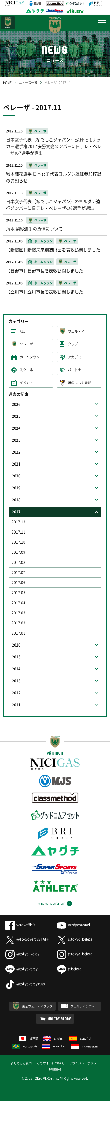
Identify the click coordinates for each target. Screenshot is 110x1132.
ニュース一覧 (28, 82)
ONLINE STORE (59, 1019)
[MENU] (102, 22)
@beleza (74, 969)
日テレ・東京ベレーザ (8, 22)
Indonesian (90, 1046)
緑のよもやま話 (79, 382)
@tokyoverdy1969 (30, 984)
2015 (16, 657)
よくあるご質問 (21, 1063)
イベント (26, 382)
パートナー (76, 369)
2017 (16, 512)
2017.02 (18, 623)
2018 (16, 500)
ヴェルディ (76, 331)
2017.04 (18, 603)
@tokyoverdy (27, 969)
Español (85, 1038)
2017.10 (18, 542)
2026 (16, 404)
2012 (16, 693)
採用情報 (55, 1069)
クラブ (73, 344)
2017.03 (18, 613)
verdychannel (79, 924)
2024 (16, 428)
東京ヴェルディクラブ (37, 1006)
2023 (16, 440)
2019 (16, 488)
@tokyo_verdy (27, 954)
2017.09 (18, 552)
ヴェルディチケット (84, 1006)
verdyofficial (26, 924)
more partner (51, 903)
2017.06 (18, 582)
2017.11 (18, 532)
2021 (16, 464)
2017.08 (18, 562)
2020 (16, 476)
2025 (16, 416)
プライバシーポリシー (84, 1063)
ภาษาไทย (59, 1046)
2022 (16, 452)
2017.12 (18, 522)
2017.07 (18, 572)
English (59, 1038)
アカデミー (76, 357)
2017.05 (18, 592)
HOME (7, 82)
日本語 (33, 1038)
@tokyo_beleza (80, 939)
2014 (16, 669)
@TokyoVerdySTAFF (32, 939)
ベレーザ (26, 344)
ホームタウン (30, 357)
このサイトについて (50, 1063)
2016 (16, 645)
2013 (16, 681)
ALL (22, 331)
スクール (26, 369)
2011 (16, 705)
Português (30, 1046)
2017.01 (18, 633)
